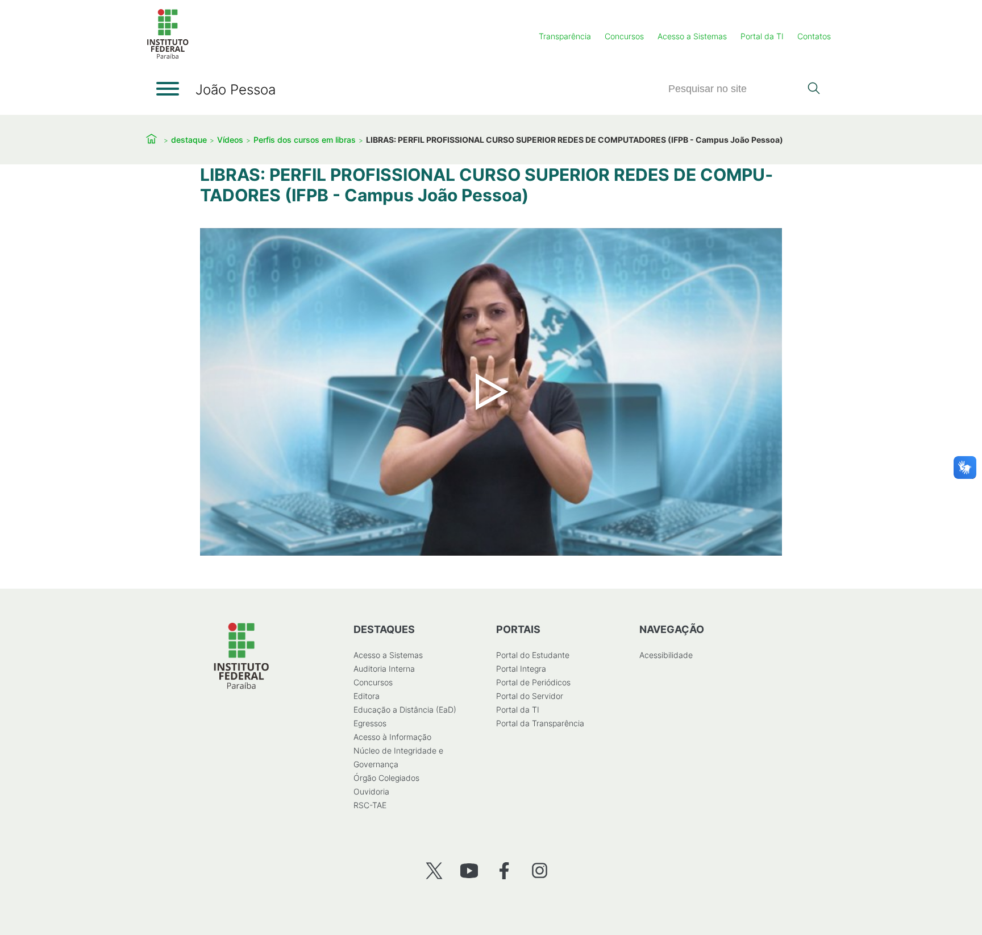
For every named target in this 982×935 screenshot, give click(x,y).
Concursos (624, 36)
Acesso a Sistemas (692, 36)
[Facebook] (504, 870)
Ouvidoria (371, 791)
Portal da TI (762, 36)
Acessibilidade (666, 655)
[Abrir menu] (167, 88)
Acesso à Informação (392, 737)
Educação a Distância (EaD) (404, 709)
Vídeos (230, 139)
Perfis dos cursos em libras (304, 139)
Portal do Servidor (529, 696)
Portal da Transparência (540, 723)
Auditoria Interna (384, 668)
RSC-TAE (369, 805)
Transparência (565, 36)
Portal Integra (521, 668)
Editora (366, 696)
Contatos (814, 36)
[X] (434, 870)
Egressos (369, 723)
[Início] (167, 57)
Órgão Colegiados (386, 778)
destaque (189, 139)
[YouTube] (469, 870)
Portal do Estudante (532, 655)
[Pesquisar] (813, 89)
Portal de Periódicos (533, 682)
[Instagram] (539, 870)
